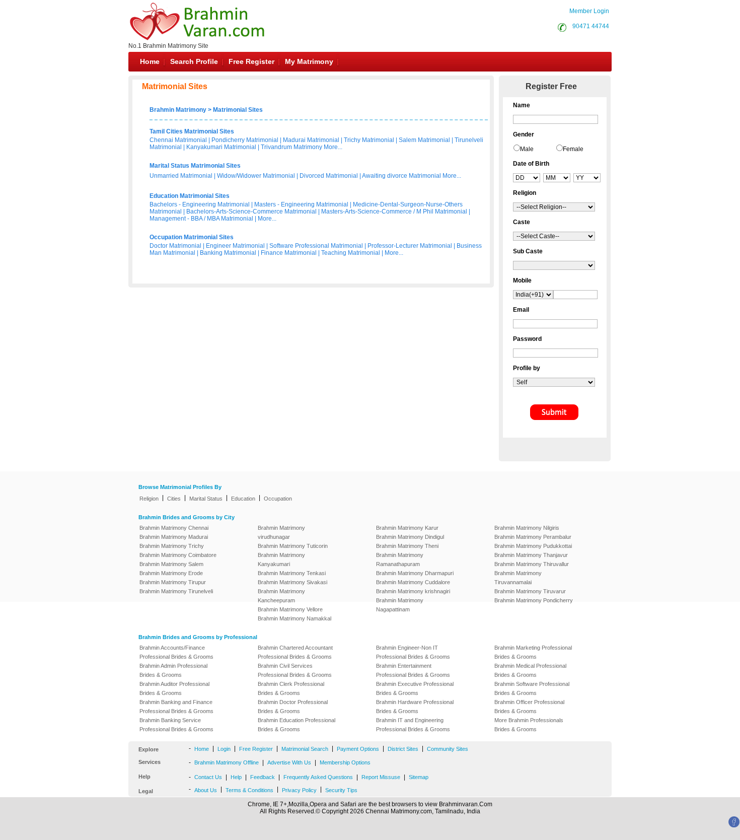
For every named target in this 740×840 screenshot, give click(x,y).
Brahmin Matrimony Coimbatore (177, 555)
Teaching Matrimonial (350, 252)
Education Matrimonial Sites (190, 195)
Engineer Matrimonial (235, 245)
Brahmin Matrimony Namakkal (294, 618)
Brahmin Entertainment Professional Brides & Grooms (413, 670)
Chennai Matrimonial (178, 140)
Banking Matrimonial (228, 252)
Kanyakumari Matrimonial (221, 147)
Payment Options (358, 749)
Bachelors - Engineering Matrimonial (200, 204)
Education (243, 499)
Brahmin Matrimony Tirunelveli (176, 591)
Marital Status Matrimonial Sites (195, 165)
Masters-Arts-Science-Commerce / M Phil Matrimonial (394, 211)
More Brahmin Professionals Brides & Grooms (528, 724)
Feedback (262, 777)
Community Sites (447, 749)
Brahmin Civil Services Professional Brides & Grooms (295, 670)
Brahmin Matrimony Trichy (171, 546)
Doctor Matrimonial (175, 245)
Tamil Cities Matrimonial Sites (192, 131)
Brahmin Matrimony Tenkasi (292, 573)
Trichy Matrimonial (369, 140)
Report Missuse (380, 777)
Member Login (589, 11)
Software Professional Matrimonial (316, 245)
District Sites (403, 749)
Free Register (251, 61)
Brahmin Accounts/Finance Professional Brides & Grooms (176, 652)
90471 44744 (590, 26)
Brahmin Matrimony (178, 109)
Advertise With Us (289, 762)
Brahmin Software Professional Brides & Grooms (531, 688)
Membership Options (345, 762)
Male (527, 149)
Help (236, 777)
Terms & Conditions (249, 790)
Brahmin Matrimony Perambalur (532, 537)
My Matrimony (309, 61)
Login (224, 749)
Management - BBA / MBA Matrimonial (201, 218)
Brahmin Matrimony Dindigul (410, 537)
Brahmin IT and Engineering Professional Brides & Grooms (413, 724)
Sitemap (418, 777)
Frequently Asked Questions (318, 777)
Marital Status (206, 499)
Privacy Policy (299, 790)
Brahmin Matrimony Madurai (173, 537)
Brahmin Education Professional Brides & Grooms (296, 724)
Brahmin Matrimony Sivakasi (292, 582)
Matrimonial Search (304, 749)
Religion (149, 499)
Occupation (278, 499)
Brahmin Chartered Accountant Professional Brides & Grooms (295, 652)
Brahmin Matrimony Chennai (173, 528)
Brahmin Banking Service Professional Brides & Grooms (176, 724)
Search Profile (194, 61)
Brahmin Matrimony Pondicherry (533, 600)
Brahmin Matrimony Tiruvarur (530, 591)
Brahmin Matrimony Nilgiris (526, 528)
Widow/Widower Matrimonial (256, 175)
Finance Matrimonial (289, 252)
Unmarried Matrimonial (181, 175)
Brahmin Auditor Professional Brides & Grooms (174, 688)
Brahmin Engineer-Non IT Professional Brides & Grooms (413, 652)
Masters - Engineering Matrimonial (301, 204)
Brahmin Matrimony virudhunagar (281, 532)
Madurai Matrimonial (311, 140)
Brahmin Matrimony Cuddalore (413, 582)
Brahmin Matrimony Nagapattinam (399, 604)
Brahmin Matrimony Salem (171, 564)
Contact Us (208, 777)
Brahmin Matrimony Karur (407, 528)
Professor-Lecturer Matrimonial (409, 245)
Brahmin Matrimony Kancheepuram (281, 595)
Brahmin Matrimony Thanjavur (531, 555)
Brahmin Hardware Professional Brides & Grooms (415, 706)
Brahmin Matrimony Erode (171, 573)
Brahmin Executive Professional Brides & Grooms (415, 688)
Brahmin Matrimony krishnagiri (413, 591)
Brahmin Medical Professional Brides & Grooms (530, 670)
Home (150, 61)
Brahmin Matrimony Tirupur (172, 582)
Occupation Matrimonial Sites (192, 237)
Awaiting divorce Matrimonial (401, 175)
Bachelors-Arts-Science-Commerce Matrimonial (251, 211)
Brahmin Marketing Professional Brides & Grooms (533, 652)
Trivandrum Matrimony (291, 147)
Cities (174, 499)
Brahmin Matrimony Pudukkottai (533, 546)
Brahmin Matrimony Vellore (290, 609)
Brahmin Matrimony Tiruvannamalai (518, 577)
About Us (205, 790)
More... (333, 147)
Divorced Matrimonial (329, 175)
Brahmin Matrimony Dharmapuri (415, 573)
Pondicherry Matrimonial (244, 140)
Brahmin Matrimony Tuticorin (293, 546)
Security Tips (341, 790)
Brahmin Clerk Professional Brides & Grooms (291, 688)
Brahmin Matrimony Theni (407, 546)
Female (573, 149)
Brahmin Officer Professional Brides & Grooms (529, 706)
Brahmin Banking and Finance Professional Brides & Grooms (176, 706)
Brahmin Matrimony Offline (226, 762)
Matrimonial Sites (238, 109)
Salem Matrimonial (424, 140)
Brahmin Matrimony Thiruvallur (531, 564)
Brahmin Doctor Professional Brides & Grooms (293, 706)
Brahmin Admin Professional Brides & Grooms (173, 670)
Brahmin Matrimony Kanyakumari (281, 559)
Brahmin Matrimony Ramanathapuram (399, 559)
